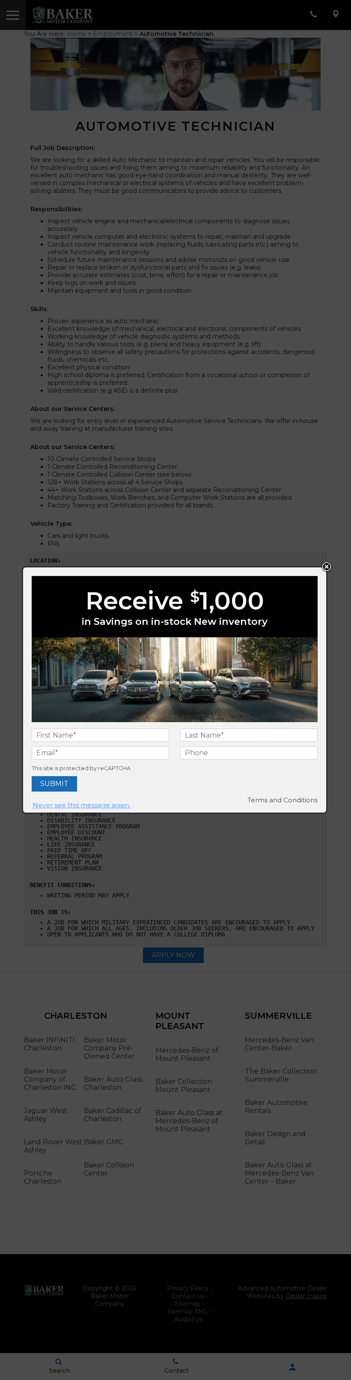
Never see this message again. (82, 805)
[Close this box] (326, 567)
